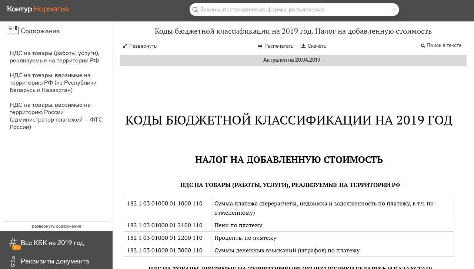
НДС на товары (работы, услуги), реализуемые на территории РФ (54, 57)
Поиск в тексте (444, 45)
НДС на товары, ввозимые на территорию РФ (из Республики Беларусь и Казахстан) (53, 82)
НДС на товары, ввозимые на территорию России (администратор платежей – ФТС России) (56, 115)
